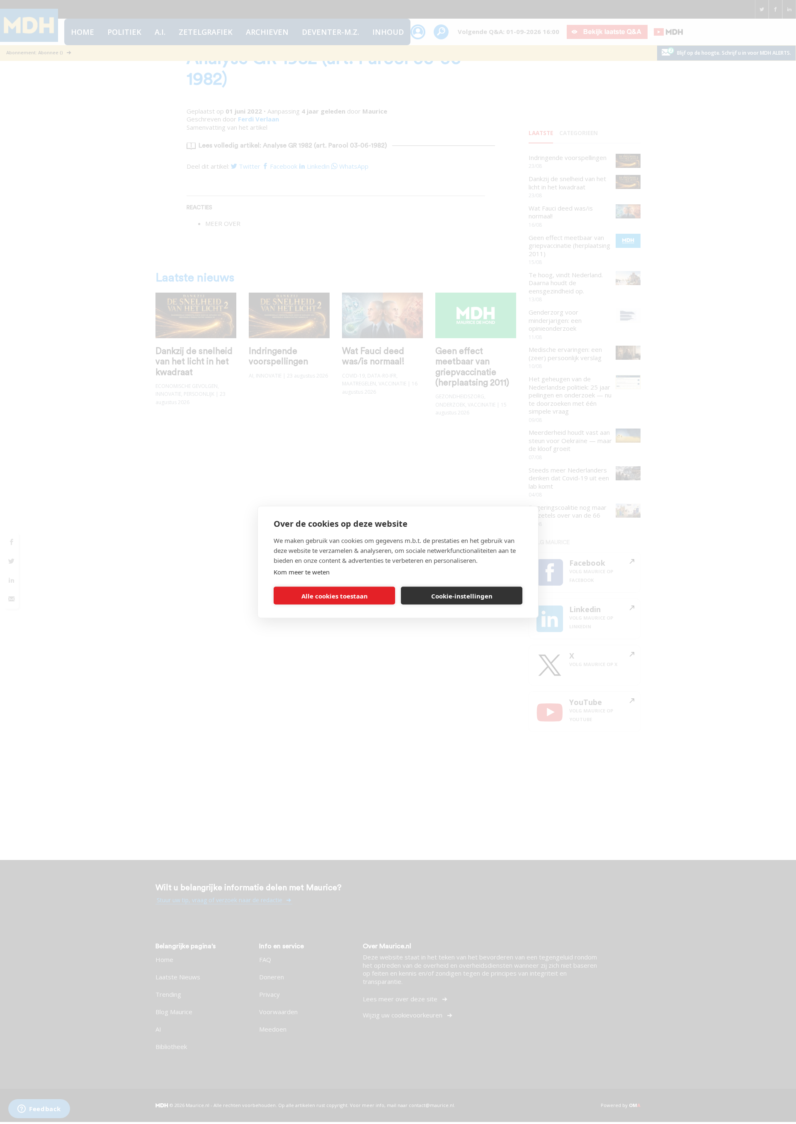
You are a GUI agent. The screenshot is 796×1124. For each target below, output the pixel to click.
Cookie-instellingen (462, 595)
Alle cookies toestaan (334, 595)
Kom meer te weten (302, 572)
